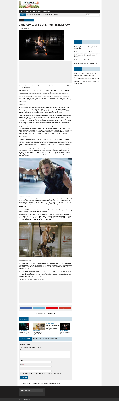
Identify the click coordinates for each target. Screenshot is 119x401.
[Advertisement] (45, 72)
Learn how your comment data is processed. (49, 383)
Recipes (77, 78)
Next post (50, 313)
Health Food (78, 75)
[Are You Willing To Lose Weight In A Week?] (39, 328)
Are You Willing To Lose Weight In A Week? (37, 333)
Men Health (89, 75)
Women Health (79, 83)
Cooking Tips (85, 73)
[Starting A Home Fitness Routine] (65, 328)
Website (22, 369)
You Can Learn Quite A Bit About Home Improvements (85, 60)
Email (21, 364)
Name (21, 360)
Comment (22, 349)
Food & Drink (27, 11)
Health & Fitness (36, 11)
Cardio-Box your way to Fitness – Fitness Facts (24, 333)
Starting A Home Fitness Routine (65, 333)
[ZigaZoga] (59, 4)
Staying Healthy (80, 81)
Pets (93, 75)
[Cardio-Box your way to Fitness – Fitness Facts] (24, 328)
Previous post (41, 313)
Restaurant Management (86, 78)
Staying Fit (26, 28)
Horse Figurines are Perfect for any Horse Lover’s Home (86, 63)
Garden (95, 73)
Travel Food (89, 81)
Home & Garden (46, 11)
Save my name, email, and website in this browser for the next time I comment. (41, 373)
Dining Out (91, 73)
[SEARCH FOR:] (92, 14)
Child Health (77, 73)
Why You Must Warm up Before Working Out (83, 52)
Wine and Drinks (95, 81)
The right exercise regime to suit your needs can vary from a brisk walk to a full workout (52, 328)
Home (21, 11)
